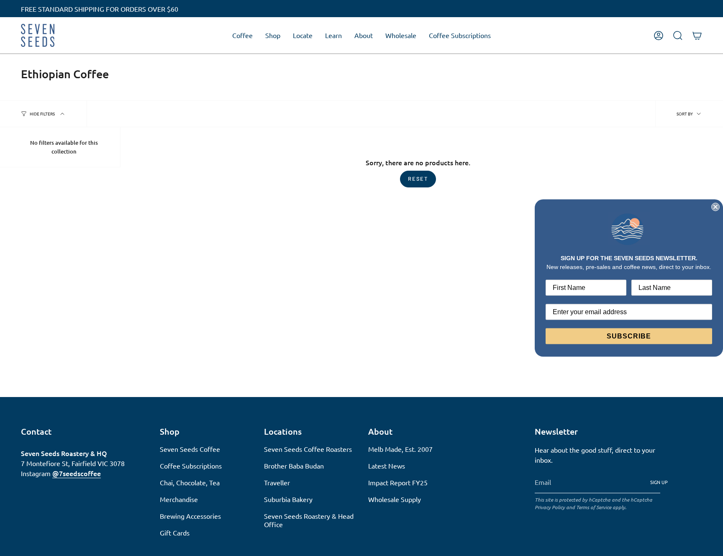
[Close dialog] (715, 206)
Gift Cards (175, 532)
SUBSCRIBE (629, 336)
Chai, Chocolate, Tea (190, 482)
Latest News (386, 465)
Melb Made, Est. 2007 (400, 449)
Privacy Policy (550, 507)
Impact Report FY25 (398, 482)
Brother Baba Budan (294, 465)
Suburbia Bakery (288, 499)
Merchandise (179, 499)
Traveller (277, 482)
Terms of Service (593, 507)
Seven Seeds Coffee (190, 449)
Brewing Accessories (190, 516)
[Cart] (697, 35)
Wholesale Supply (394, 499)
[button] (242, 35)
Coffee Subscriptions (191, 465)
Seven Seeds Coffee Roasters (308, 449)
